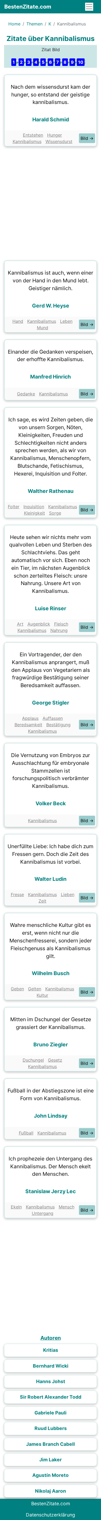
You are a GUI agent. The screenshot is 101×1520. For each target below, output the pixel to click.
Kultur (42, 995)
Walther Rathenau (51, 491)
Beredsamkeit (28, 724)
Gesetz (55, 1060)
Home (14, 24)
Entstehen (33, 135)
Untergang (42, 1213)
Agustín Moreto (50, 1475)
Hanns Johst (50, 1381)
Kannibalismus (27, 141)
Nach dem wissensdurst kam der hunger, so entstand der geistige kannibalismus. (50, 95)
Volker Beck (51, 803)
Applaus (30, 718)
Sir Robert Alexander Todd (50, 1397)
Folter (13, 506)
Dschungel (33, 1060)
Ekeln (16, 1207)
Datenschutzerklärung (50, 1515)
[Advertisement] (50, 202)
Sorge (55, 513)
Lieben (67, 894)
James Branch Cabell (50, 1444)
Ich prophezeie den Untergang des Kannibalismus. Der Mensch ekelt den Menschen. (50, 1166)
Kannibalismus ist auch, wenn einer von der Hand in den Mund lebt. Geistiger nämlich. (50, 280)
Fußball (26, 1133)
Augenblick (38, 624)
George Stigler (50, 702)
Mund (42, 327)
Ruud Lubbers (50, 1428)
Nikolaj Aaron (50, 1491)
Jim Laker (50, 1459)
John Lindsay (50, 1116)
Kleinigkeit (34, 513)
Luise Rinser (50, 608)
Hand (17, 321)
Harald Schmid (50, 119)
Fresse (17, 894)
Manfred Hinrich (50, 376)
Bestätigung (58, 724)
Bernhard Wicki (50, 1366)
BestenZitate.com (27, 6)
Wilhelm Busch (50, 973)
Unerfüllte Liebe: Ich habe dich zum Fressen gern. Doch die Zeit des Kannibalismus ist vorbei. (50, 854)
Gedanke (26, 393)
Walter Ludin (50, 879)
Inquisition (33, 506)
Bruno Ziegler (50, 1044)
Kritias (50, 1350)
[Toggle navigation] (89, 6)
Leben (66, 321)
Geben (17, 988)
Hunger (54, 135)
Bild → (87, 138)
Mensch (66, 1207)
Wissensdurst (59, 141)
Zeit (42, 901)
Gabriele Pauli (50, 1413)
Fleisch (61, 624)
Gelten (34, 988)
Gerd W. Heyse (50, 305)
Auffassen (53, 718)
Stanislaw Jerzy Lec (50, 1191)
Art (20, 624)
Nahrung (59, 630)
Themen (34, 24)
